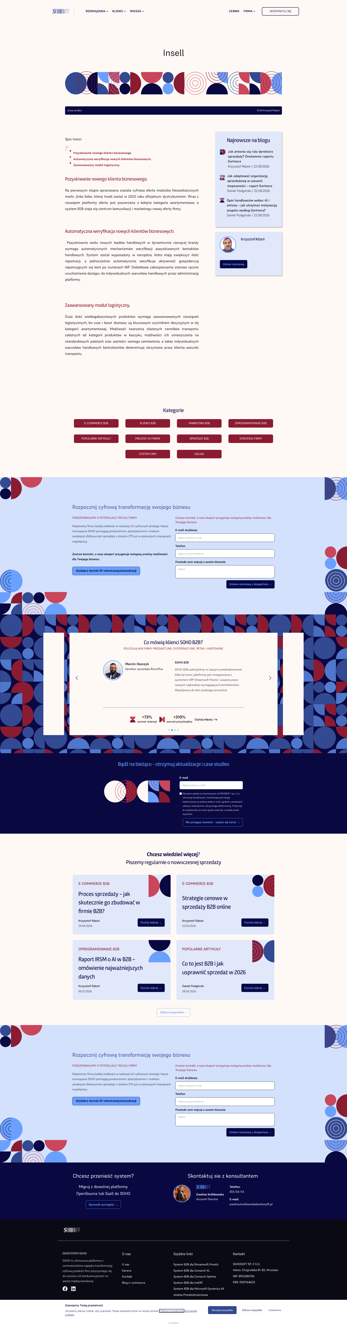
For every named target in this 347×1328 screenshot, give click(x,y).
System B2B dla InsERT (188, 1283)
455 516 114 (237, 1192)
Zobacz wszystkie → (173, 1012)
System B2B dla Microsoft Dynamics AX (199, 1289)
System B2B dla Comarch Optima (195, 1276)
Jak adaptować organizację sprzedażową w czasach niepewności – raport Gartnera (249, 181)
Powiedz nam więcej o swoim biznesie (200, 562)
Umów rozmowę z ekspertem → (250, 584)
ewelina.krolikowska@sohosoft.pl (251, 1204)
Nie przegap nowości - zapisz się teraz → (213, 822)
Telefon (180, 546)
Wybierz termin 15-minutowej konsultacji (106, 571)
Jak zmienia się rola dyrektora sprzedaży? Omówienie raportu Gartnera (251, 156)
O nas (125, 1264)
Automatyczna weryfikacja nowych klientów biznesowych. (112, 159)
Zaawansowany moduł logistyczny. (96, 165)
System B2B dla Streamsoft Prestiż (196, 1264)
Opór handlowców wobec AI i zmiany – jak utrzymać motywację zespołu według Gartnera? (252, 205)
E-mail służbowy (186, 530)
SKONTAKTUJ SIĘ (280, 11)
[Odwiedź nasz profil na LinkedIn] (73, 1288)
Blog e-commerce (133, 1283)
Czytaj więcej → (151, 922)
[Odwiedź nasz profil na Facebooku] (65, 1288)
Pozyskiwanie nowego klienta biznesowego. (102, 153)
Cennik (234, 11)
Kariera (126, 1270)
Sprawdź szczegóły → (103, 1204)
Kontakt (127, 1276)
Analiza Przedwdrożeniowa (191, 1295)
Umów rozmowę (233, 264)
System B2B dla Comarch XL (192, 1270)
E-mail (183, 778)
